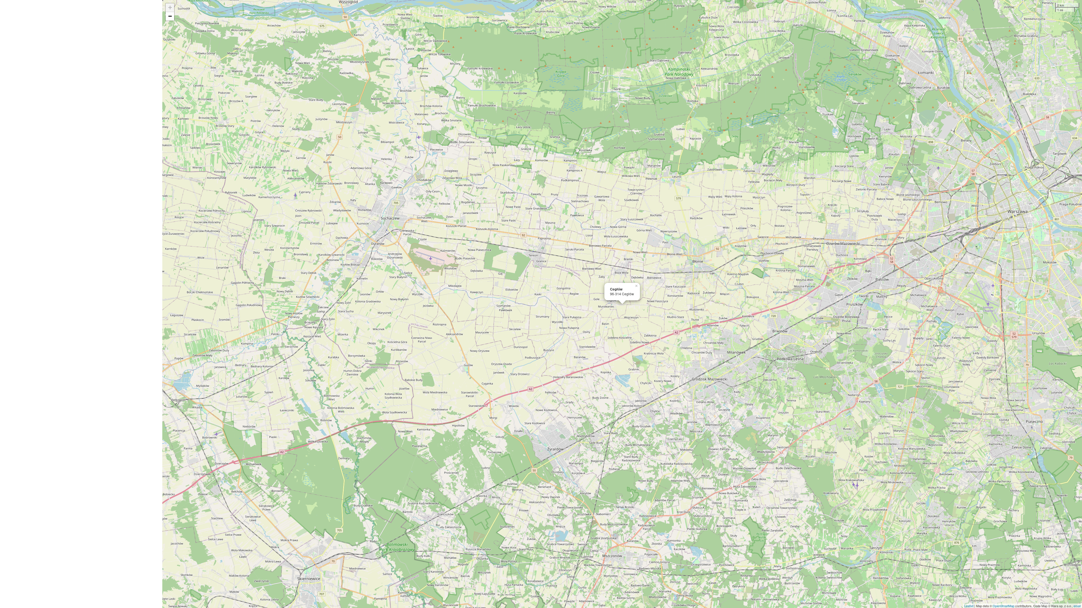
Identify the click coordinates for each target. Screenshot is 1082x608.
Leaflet (969, 605)
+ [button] (170, 7)
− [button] (170, 16)
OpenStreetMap (1003, 605)
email (1077, 605)
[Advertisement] (81, 304)
